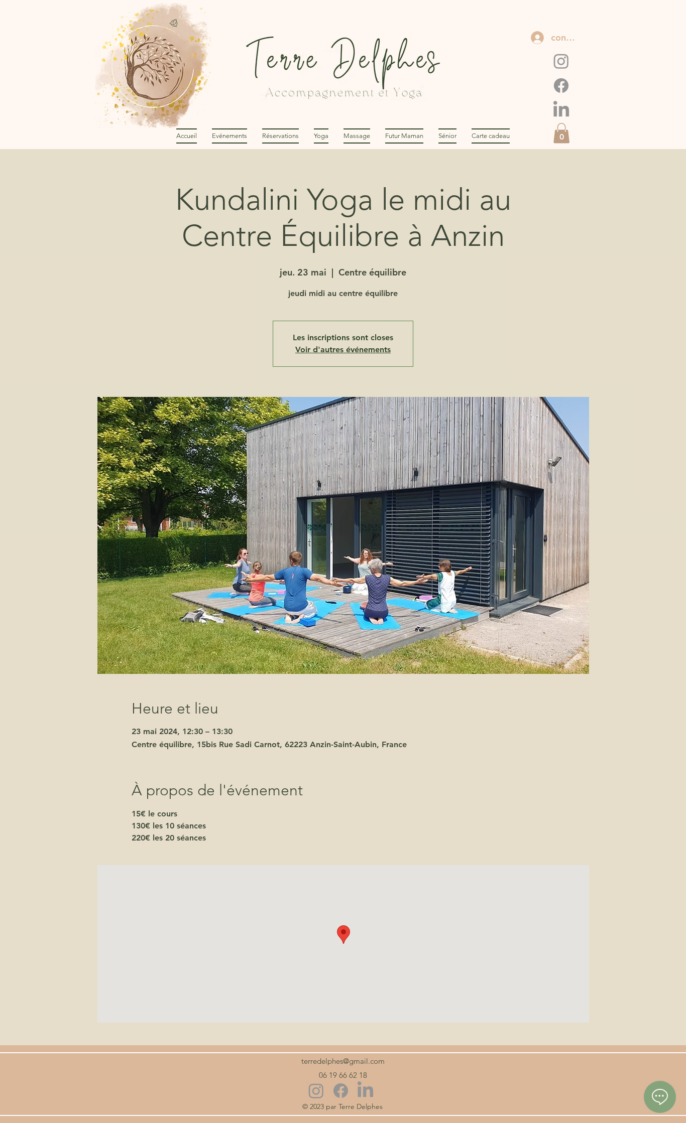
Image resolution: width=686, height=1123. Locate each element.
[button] (561, 133)
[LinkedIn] (561, 110)
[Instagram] (561, 61)
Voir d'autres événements (343, 349)
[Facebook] (561, 85)
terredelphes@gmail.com (343, 1061)
